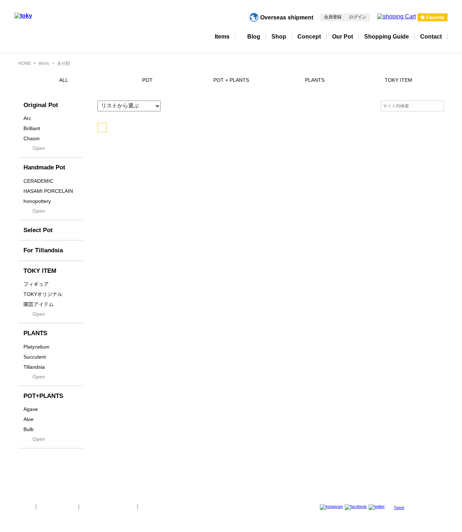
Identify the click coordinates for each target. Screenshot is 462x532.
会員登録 (332, 16)
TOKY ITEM (398, 80)
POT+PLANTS (43, 396)
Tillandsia (34, 367)
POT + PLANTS (231, 80)
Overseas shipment (286, 17)
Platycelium (36, 347)
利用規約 (151, 507)
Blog (253, 37)
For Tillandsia (43, 250)
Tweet (399, 507)
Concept (309, 37)
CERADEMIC (38, 181)
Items (222, 37)
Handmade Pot (44, 167)
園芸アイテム (38, 304)
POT (147, 80)
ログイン (357, 16)
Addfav (102, 127)
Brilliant (31, 128)
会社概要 (22, 507)
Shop (278, 37)
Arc (27, 118)
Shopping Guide (386, 37)
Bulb (28, 429)
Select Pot (38, 230)
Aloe (28, 419)
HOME (24, 63)
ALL (63, 80)
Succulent (34, 357)
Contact (431, 37)
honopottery (37, 201)
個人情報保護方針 (57, 507)
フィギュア (36, 284)
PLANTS (314, 80)
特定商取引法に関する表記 (108, 507)
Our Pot (342, 37)
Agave (30, 409)
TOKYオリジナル (42, 294)
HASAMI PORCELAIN (48, 191)
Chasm (31, 138)
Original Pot (40, 105)
